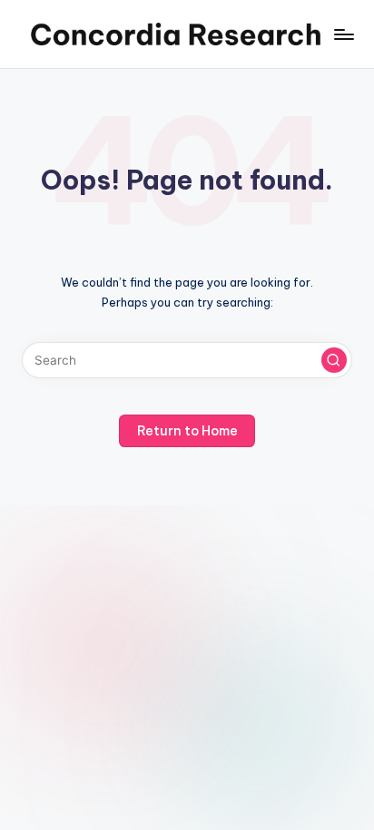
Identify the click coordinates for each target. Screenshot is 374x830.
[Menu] (343, 34)
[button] (334, 360)
